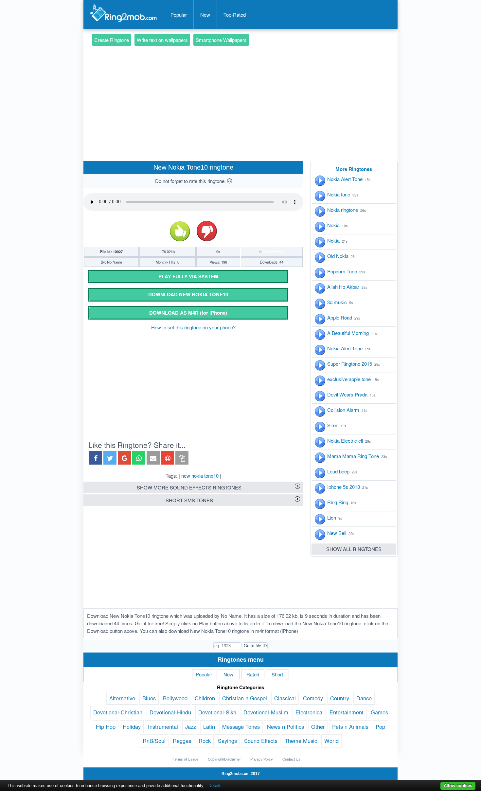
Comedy (313, 698)
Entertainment (347, 712)
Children (205, 698)
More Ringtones (353, 169)
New (205, 14)
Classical (285, 698)
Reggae (182, 741)
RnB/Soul (154, 741)
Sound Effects (273, 251)
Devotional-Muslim (265, 712)
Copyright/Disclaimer (224, 759)
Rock (205, 741)
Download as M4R (188, 312)
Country (339, 698)
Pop (380, 726)
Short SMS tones (189, 500)
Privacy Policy (261, 759)
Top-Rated (234, 14)
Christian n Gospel (244, 698)
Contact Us (291, 759)
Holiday (132, 726)
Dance (364, 698)
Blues (149, 698)
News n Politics (285, 726)
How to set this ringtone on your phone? (193, 327)
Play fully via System (188, 276)
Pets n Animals (350, 726)
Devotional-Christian (117, 712)
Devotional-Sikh (217, 712)
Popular (178, 14)
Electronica (308, 712)
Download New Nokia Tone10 (188, 294)
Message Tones (241, 726)
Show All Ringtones (354, 548)
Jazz (190, 726)
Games (379, 712)
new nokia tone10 (200, 475)
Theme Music (301, 741)
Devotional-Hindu (170, 712)
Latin (209, 726)
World (331, 741)
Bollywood (175, 698)
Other (318, 726)
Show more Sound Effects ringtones (189, 487)
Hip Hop (106, 726)
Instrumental (163, 726)
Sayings (227, 741)
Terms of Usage (185, 759)
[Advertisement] (240, 93)
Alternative (122, 698)
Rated (252, 674)
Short (277, 674)
